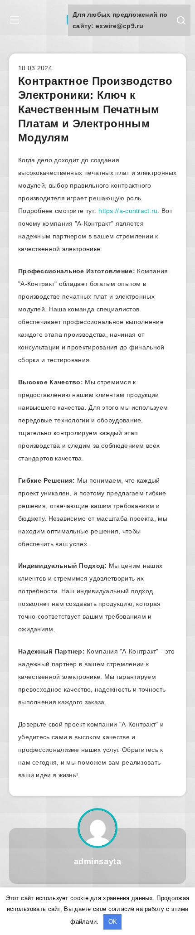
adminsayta (98, 861)
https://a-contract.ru (127, 210)
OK (112, 921)
